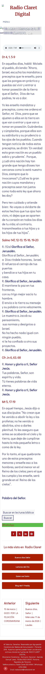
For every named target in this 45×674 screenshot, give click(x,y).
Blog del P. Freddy (22, 585)
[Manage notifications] (6, 669)
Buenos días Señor (22, 557)
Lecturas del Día (22, 567)
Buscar (8, 518)
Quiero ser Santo (22, 576)
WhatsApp (8, 525)
